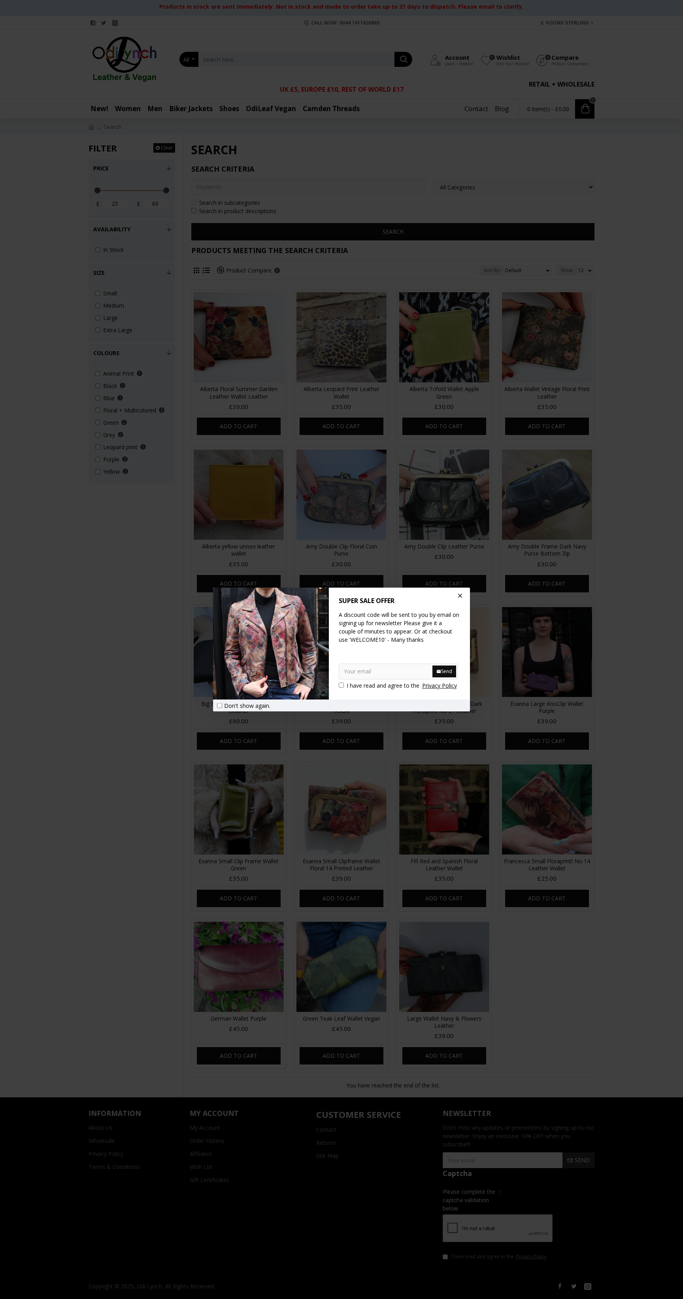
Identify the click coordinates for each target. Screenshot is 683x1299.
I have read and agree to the (402, 685)
